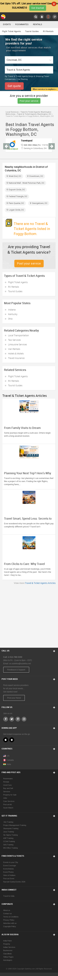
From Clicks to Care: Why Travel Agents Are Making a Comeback (24, 565)
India (9, 764)
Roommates (22, 24)
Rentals (37, 24)
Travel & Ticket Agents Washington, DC (33, 114)
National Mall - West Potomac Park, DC (26, 183)
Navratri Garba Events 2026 (14, 882)
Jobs (5, 798)
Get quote (14, 86)
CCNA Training (9, 841)
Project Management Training (14, 825)
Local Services (12, 112)
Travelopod (26, 140)
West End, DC (14, 176)
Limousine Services (17, 344)
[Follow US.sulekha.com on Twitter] (11, 719)
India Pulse (7, 941)
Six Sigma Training (10, 835)
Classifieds (7, 954)
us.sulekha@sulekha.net (20, 663)
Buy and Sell (8, 788)
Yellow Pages (8, 957)
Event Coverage (9, 866)
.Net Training (8, 822)
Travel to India (8, 896)
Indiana (12, 309)
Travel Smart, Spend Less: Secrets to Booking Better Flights (28, 520)
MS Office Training (10, 848)
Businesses (7, 950)
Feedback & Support (16, 670)
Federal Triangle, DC (17, 196)
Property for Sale (9, 795)
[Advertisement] (29, 615)
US (8, 756)
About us (6, 910)
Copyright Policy (9, 926)
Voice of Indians (9, 875)
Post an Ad (7, 804)
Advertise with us (10, 923)
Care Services (9, 801)
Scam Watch (8, 808)
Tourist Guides (32, 31)
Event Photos (8, 872)
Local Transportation (18, 335)
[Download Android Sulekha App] (11, 739)
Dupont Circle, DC (16, 189)
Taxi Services (14, 339)
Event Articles (8, 869)
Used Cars (7, 785)
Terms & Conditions (11, 917)
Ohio (10, 318)
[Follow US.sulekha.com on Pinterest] (17, 719)
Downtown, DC (35, 176)
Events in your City (10, 862)
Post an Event (8, 878)
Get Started (37, 7)
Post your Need (14, 698)
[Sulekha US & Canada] (3, 16)
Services (6, 791)
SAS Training (8, 845)
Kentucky (12, 314)
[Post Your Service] (54, 16)
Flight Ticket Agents (11, 31)
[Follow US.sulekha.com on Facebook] (5, 719)
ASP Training (8, 838)
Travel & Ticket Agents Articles (40, 583)
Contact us (7, 913)
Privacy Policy (8, 920)
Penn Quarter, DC (16, 203)
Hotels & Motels (16, 353)
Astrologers (7, 960)
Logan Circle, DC (16, 210)
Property (6, 944)
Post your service (29, 100)
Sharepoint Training (10, 828)
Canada (10, 760)
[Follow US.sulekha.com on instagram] (24, 719)
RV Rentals (48, 31)
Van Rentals (14, 348)
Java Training (8, 832)
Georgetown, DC (39, 203)
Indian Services (9, 947)
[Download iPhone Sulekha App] (5, 739)
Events (7, 24)
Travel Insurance (16, 358)
